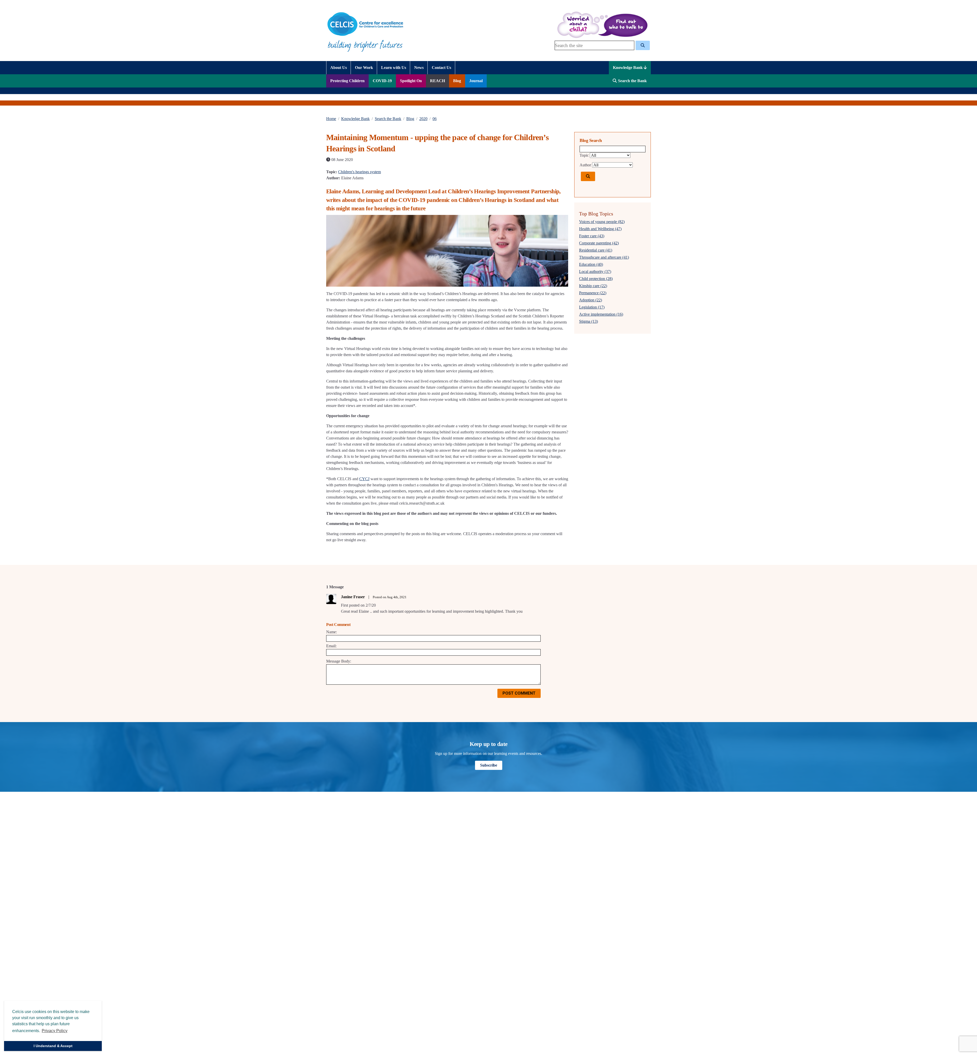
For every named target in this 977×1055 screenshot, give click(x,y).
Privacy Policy (54, 1031)
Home (331, 118)
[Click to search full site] (643, 45)
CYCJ (364, 479)
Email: (331, 646)
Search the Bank (388, 118)
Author (585, 165)
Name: (331, 632)
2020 (423, 118)
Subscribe (488, 765)
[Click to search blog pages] (588, 176)
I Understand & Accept (53, 1046)
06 (435, 118)
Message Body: (338, 661)
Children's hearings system (359, 172)
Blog (410, 118)
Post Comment (519, 693)
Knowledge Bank (628, 67)
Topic (584, 155)
